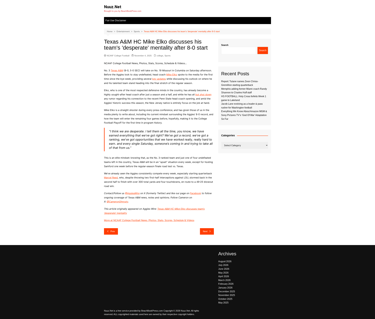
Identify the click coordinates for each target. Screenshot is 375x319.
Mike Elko (171, 74)
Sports (168, 55)
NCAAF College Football (118, 55)
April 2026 (223, 276)
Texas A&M (117, 70)
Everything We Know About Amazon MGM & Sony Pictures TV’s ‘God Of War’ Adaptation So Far (244, 115)
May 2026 (223, 272)
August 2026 (224, 261)
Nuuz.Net (112, 6)
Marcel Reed (111, 177)
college (160, 55)
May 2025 (223, 302)
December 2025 (226, 291)
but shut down (203, 94)
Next (205, 231)
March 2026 (224, 280)
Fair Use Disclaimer (115, 20)
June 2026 (223, 269)
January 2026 (225, 287)
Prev (112, 231)
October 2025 (225, 299)
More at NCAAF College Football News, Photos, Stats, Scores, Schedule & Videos (149, 220)
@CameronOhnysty (117, 201)
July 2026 (223, 265)
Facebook (195, 193)
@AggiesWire (132, 193)
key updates (159, 78)
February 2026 (225, 284)
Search (224, 45)
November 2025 (226, 295)
